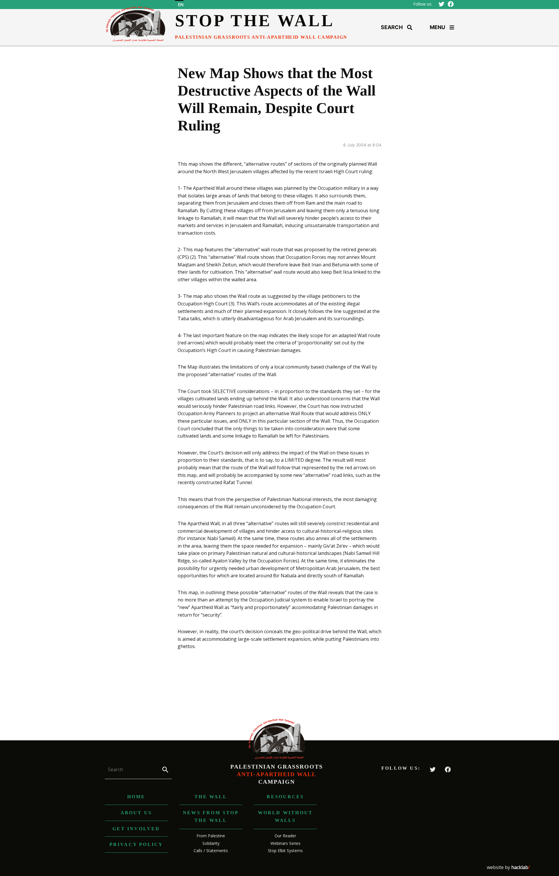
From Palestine (211, 835)
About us (136, 812)
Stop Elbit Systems (285, 850)
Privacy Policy (136, 844)
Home (136, 796)
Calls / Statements (211, 850)
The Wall (210, 796)
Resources (285, 796)
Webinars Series (285, 843)
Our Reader (285, 835)
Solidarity (211, 843)
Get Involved (136, 828)
